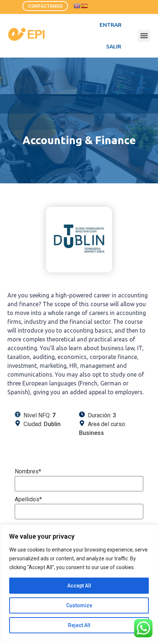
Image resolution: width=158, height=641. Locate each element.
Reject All (79, 625)
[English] (76, 6)
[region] (79, 582)
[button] (144, 36)
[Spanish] (84, 6)
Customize (79, 605)
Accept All (79, 586)
